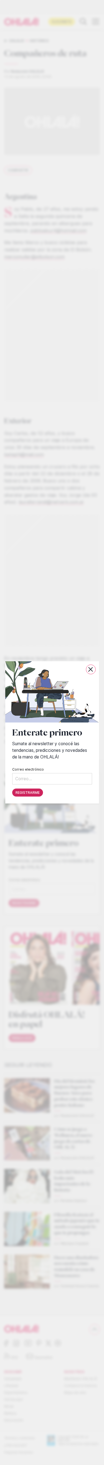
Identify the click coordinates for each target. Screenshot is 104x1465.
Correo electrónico (28, 770)
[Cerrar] (90, 669)
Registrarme (28, 793)
